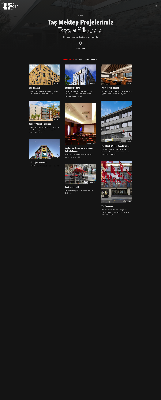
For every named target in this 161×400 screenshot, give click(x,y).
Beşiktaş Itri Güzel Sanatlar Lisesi (115, 146)
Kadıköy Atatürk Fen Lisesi (40, 124)
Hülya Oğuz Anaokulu (37, 162)
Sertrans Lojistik (72, 187)
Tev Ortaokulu (107, 206)
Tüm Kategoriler (68, 59)
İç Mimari (94, 59)
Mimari (87, 59)
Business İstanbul (72, 88)
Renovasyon (79, 59)
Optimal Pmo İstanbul (110, 88)
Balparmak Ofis (35, 88)
